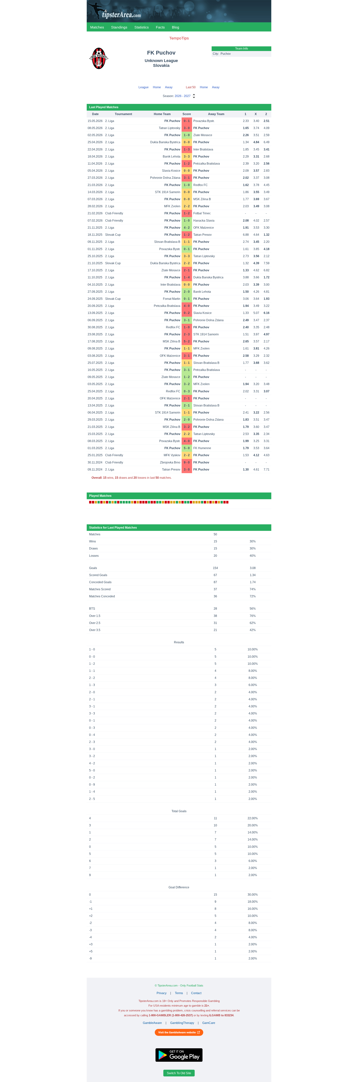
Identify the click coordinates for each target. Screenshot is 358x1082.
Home (157, 87)
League (144, 87)
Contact (196, 993)
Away (168, 87)
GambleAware (152, 1022)
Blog (175, 27)
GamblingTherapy (182, 1022)
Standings (119, 27)
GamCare (208, 1022)
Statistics (141, 27)
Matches (97, 27)
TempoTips (179, 38)
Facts (160, 27)
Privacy (162, 993)
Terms (179, 993)
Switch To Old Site (179, 1073)
